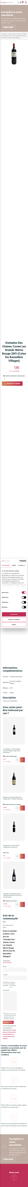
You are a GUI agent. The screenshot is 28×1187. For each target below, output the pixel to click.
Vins (14, 34)
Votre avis (6, 990)
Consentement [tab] (6, 565)
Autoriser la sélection (14, 619)
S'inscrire (8, 27)
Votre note (6, 961)
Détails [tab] (14, 565)
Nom (5, 966)
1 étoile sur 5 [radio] (4, 962)
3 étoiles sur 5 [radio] (7, 962)
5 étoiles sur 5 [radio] (10, 962)
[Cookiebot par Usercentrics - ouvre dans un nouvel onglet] (19, 561)
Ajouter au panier (13, 383)
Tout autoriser (14, 614)
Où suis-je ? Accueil (6, 34)
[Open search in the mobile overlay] (18, 2)
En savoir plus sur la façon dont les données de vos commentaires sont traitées (9, 1034)
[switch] (24, 597)
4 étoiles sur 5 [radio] (9, 962)
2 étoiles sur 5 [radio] (5, 962)
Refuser (14, 624)
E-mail (5, 975)
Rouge (18, 34)
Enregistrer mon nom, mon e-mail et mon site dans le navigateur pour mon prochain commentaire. (10, 1016)
